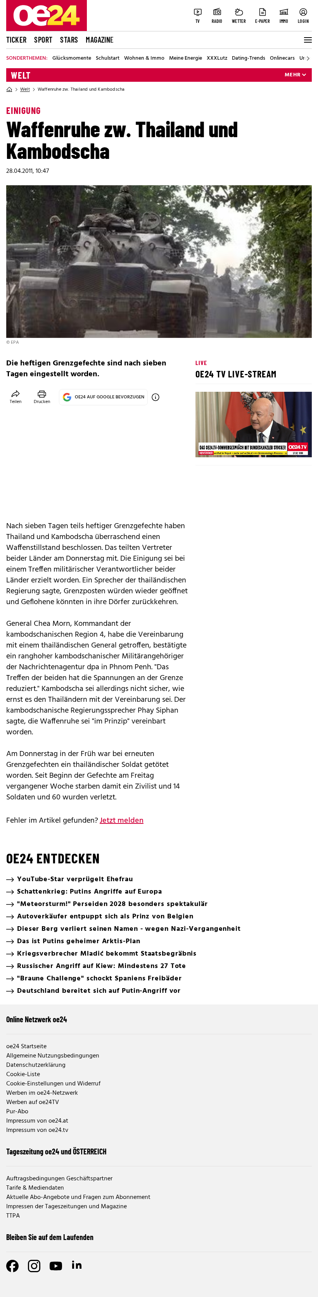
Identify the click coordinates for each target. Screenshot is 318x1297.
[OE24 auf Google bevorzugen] (155, 397)
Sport (43, 39)
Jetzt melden (121, 820)
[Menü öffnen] (307, 40)
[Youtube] (56, 1266)
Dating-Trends (248, 58)
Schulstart (107, 58)
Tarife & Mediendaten (35, 1188)
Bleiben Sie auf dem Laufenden (49, 1237)
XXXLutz (217, 58)
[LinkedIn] (77, 1266)
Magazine (100, 39)
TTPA (13, 1216)
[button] (208, 445)
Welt (21, 75)
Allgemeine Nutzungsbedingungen (52, 1056)
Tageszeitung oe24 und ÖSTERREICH (56, 1151)
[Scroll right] (308, 58)
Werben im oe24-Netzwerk (42, 1093)
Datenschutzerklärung (36, 1065)
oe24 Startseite (26, 1047)
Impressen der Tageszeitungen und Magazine (66, 1207)
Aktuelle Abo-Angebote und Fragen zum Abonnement (78, 1197)
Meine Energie (185, 58)
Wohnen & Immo (144, 58)
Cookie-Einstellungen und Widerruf (53, 1084)
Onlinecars (282, 58)
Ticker (16, 39)
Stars (69, 39)
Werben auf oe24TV (32, 1102)
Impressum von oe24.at (37, 1121)
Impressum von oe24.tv (37, 1130)
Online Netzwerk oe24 (36, 1019)
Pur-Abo (17, 1112)
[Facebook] (12, 1266)
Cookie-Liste (23, 1075)
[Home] (9, 89)
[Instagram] (34, 1266)
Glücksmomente (71, 58)
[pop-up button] (287, 445)
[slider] (234, 445)
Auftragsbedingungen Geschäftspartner (59, 1179)
